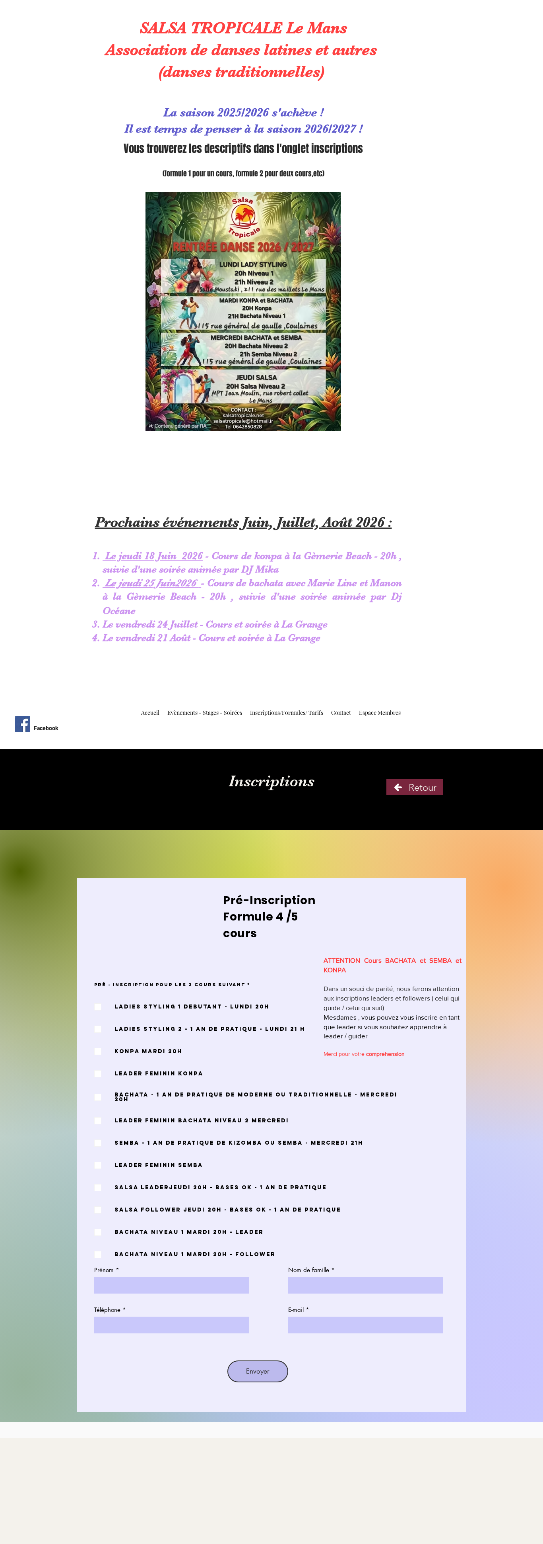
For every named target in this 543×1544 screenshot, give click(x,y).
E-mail (296, 1310)
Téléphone (107, 1310)
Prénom (104, 1270)
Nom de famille (308, 1270)
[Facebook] (22, 724)
